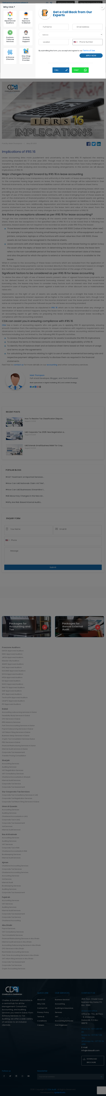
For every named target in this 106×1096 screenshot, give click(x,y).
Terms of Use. (89, 50)
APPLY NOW (91, 55)
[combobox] (76, 42)
